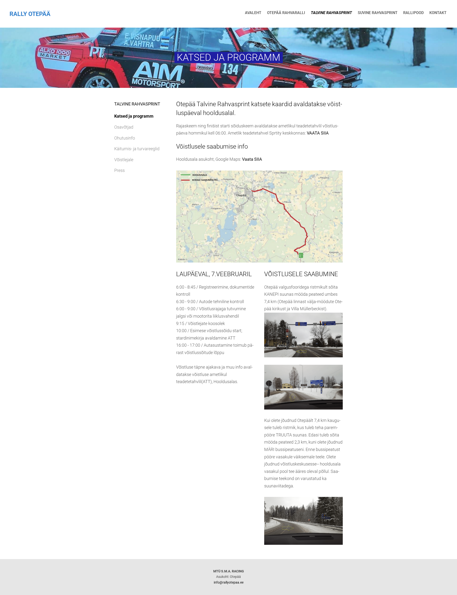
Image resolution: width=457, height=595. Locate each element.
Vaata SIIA (252, 159)
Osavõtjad (123, 127)
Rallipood (413, 12)
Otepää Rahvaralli (286, 12)
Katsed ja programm (134, 116)
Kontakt (438, 12)
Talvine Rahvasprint (331, 12)
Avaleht (253, 12)
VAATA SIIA (318, 132)
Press (119, 170)
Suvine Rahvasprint (377, 12)
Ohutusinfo (124, 137)
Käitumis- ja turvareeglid (136, 148)
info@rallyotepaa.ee (228, 582)
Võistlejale (123, 159)
